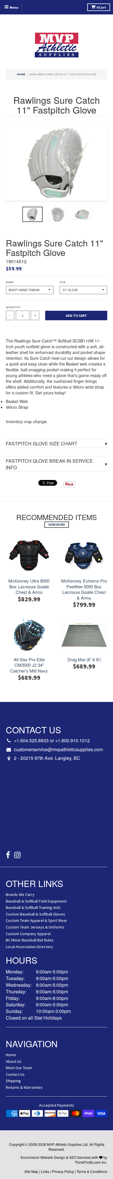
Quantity (13, 307)
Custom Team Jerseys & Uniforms (35, 927)
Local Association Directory (29, 946)
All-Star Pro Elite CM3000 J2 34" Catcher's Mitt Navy (29, 665)
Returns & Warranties (24, 1087)
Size (62, 282)
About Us (13, 1061)
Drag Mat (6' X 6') (84, 659)
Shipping (13, 1080)
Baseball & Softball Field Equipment (36, 901)
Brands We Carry (20, 894)
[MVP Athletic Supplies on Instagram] (17, 855)
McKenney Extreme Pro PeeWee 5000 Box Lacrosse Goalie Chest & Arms (84, 589)
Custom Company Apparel (28, 933)
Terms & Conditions (91, 1171)
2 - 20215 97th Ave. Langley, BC (47, 758)
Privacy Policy (63, 1171)
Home (21, 74)
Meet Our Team (19, 1067)
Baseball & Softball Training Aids (33, 907)
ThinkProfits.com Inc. (91, 1162)
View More (56, 525)
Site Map (31, 1171)
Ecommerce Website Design (43, 1157)
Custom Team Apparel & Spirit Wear (36, 920)
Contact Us (15, 1074)
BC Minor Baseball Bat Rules (30, 940)
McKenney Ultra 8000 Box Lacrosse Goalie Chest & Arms (29, 586)
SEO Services (80, 1157)
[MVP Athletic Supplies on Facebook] (8, 855)
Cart (101, 7)
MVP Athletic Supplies (64, 1144)
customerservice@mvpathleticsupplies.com (58, 749)
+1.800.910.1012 (72, 740)
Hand (10, 282)
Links (45, 1171)
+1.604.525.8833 (31, 740)
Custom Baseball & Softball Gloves (35, 914)
